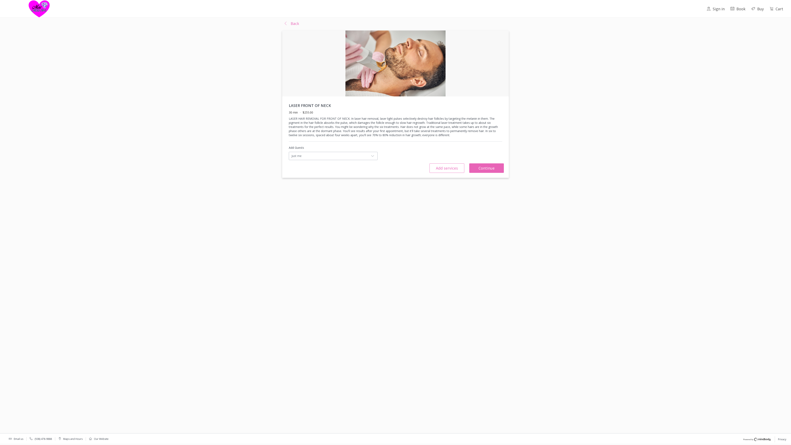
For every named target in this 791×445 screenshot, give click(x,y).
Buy (760, 8)
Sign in (719, 8)
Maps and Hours (73, 439)
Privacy (782, 439)
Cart (779, 8)
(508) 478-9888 (43, 439)
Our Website (101, 439)
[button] (291, 23)
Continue (487, 168)
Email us (18, 439)
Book (740, 8)
